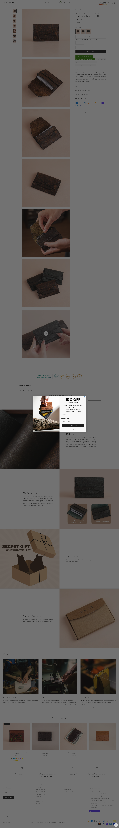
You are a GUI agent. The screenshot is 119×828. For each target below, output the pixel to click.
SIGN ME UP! (73, 425)
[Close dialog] (85, 397)
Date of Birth (66, 418)
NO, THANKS (73, 429)
